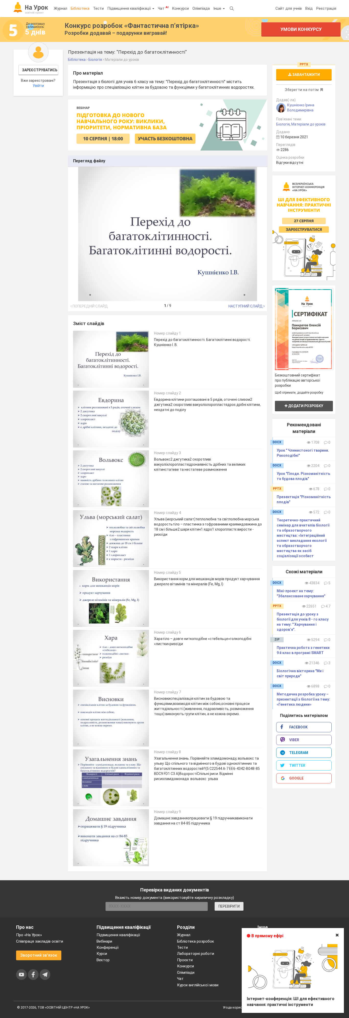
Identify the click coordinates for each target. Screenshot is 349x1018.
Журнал (60, 8)
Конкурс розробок (132, 25)
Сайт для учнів (288, 8)
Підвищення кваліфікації (129, 8)
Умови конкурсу (301, 29)
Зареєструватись (39, 70)
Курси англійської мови (197, 985)
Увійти (38, 86)
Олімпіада (201, 8)
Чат (163, 8)
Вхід (309, 8)
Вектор (103, 960)
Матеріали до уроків (308, 124)
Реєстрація (326, 8)
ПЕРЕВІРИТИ (229, 906)
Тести (98, 8)
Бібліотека (80, 8)
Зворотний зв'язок (38, 955)
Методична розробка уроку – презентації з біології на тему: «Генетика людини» (303, 699)
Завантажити (306, 75)
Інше (217, 8)
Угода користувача (238, 1007)
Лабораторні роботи (195, 953)
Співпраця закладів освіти (39, 941)
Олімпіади (185, 972)
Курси (102, 953)
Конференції (108, 947)
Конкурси (180, 8)
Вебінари (104, 941)
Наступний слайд (245, 306)
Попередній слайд (90, 306)
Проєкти (185, 960)
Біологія (283, 124)
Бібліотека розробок (195, 941)
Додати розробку (305, 406)
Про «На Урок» (29, 935)
